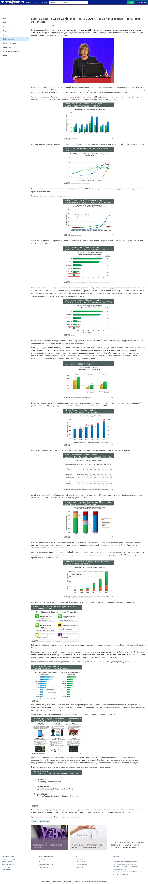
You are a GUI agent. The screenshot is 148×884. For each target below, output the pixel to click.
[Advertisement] (74, 10)
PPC (4, 23)
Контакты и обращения (120, 869)
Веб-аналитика (8, 39)
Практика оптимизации (9, 859)
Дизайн (5, 55)
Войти (131, 2)
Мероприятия (8, 31)
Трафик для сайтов (7, 862)
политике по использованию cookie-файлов (92, 881)
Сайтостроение (6, 867)
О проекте (116, 856)
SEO (4, 19)
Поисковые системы (8, 856)
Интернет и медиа (9, 43)
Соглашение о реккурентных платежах (125, 867)
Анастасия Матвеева (40, 26)
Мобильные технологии (11, 51)
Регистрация (141, 2)
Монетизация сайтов (8, 864)
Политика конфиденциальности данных (125, 861)
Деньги (5, 35)
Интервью (42, 859)
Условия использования (120, 859)
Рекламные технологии (46, 864)
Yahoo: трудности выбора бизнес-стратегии (47, 846)
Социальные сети (9, 27)
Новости (34, 821)
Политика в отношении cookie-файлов (125, 864)
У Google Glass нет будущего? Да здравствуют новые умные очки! (87, 846)
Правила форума (7, 870)
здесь (77, 817)
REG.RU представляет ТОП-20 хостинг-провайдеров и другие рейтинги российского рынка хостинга (127, 845)
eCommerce (7, 47)
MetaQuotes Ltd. (125, 874)
